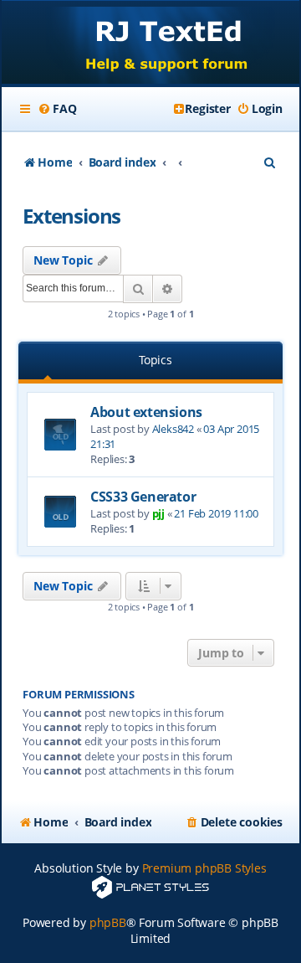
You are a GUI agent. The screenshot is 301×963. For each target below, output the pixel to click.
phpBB (107, 922)
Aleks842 (173, 428)
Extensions (71, 215)
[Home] (150, 44)
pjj (158, 513)
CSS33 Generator (143, 496)
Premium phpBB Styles (204, 868)
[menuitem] (57, 108)
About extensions (146, 412)
